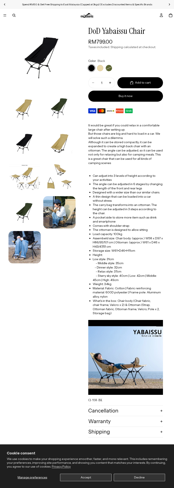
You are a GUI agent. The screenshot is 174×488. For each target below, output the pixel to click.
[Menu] (5, 15)
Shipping (99, 432)
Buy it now (126, 96)
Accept (86, 477)
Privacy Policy (61, 466)
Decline (139, 477)
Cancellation (103, 411)
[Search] (14, 15)
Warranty (99, 421)
